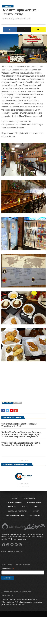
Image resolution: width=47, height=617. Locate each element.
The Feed (15, 498)
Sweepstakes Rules (36, 515)
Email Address (7, 568)
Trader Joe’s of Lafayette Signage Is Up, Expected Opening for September (20, 444)
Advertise (36, 506)
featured (17, 403)
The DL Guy (9, 19)
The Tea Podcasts (29, 498)
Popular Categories (34, 502)
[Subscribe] (38, 29)
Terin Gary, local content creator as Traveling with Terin (19, 425)
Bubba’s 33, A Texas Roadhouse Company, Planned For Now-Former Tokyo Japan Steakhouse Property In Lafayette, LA (21, 434)
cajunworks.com (11, 125)
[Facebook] (10, 29)
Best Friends (12, 506)
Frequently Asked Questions (14, 515)
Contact (36, 511)
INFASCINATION (7, 595)
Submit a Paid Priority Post (17, 511)
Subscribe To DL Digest (14, 502)
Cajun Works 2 (31, 67)
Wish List (24, 506)
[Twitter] (24, 29)
